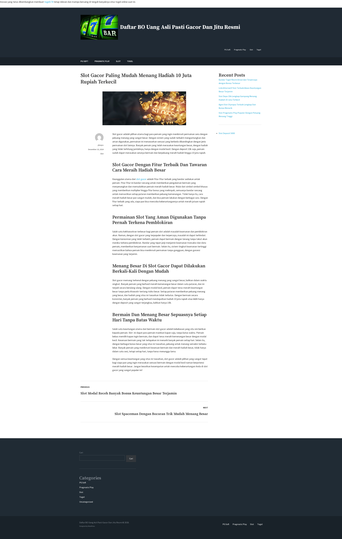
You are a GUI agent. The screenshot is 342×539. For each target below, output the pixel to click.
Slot (102, 153)
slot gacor (141, 179)
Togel (82, 497)
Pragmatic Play (86, 487)
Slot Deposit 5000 (227, 133)
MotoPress (91, 526)
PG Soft (82, 482)
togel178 (48, 1)
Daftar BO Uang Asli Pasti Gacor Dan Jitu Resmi (180, 27)
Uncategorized (86, 501)
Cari (81, 452)
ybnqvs (101, 145)
